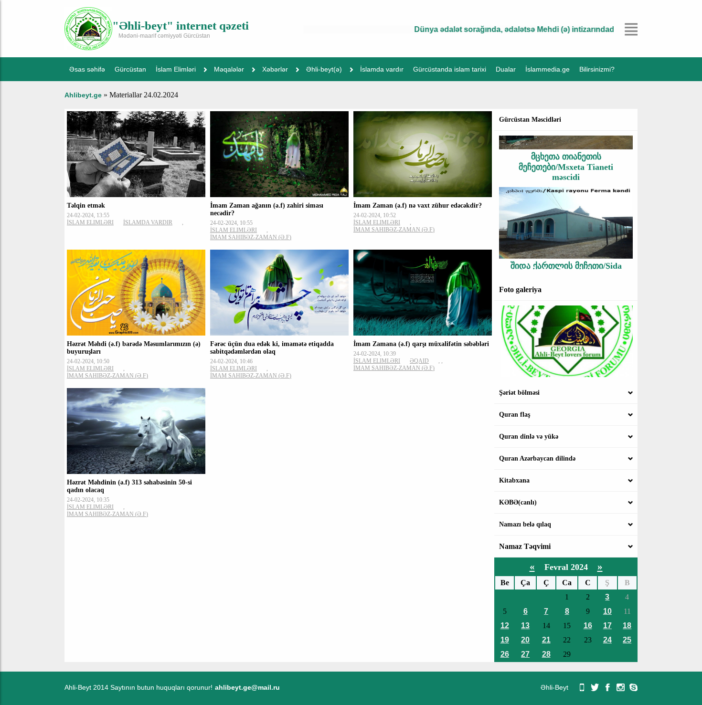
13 (525, 625)
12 (504, 625)
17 (607, 625)
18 (627, 625)
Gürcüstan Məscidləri (530, 119)
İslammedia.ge (547, 69)
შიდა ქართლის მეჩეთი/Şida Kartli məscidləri (566, 257)
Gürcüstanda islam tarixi (449, 69)
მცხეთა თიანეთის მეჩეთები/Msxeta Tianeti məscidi (566, 153)
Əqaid (419, 361)
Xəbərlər (275, 69)
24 (607, 640)
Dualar (506, 69)
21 (546, 640)
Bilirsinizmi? (597, 69)
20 (525, 640)
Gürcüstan (130, 69)
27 (525, 654)
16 (588, 625)
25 (627, 640)
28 (546, 654)
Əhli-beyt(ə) (324, 69)
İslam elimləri (90, 222)
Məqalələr (229, 69)
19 (504, 640)
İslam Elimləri (176, 69)
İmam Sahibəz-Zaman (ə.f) (250, 237)
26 (504, 654)
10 (607, 611)
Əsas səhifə (87, 69)
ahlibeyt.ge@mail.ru (247, 687)
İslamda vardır (382, 69)
